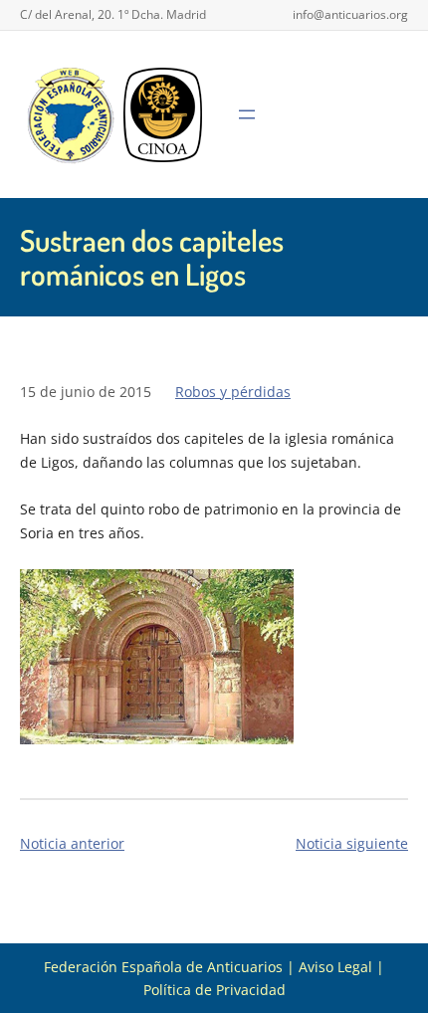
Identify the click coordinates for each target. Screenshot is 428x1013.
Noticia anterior (72, 843)
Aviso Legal (335, 966)
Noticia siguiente (352, 843)
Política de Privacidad (214, 989)
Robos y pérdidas (233, 391)
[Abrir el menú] (247, 114)
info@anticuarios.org (350, 14)
